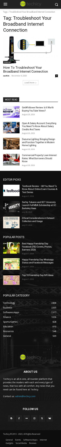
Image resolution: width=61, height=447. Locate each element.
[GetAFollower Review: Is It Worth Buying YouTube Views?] (11, 112)
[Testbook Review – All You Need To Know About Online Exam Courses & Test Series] (11, 190)
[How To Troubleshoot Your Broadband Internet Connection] (30, 50)
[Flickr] (27, 418)
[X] (42, 418)
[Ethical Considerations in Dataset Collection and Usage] (11, 222)
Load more (29, 82)
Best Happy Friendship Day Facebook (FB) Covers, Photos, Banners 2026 (37, 246)
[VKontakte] (50, 418)
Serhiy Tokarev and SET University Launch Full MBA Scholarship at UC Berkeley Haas (39, 205)
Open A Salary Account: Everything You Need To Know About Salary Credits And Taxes (39, 126)
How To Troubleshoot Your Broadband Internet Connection (25, 69)
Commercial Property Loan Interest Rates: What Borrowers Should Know (39, 158)
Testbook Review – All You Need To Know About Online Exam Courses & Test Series (39, 189)
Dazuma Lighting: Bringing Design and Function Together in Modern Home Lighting (38, 142)
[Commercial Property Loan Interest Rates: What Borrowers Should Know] (11, 159)
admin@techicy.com (25, 396)
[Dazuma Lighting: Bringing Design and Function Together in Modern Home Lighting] (11, 143)
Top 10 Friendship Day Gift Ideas (37, 275)
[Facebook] (19, 418)
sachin (6, 75)
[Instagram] (34, 418)
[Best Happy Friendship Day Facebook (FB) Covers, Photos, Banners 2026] (11, 248)
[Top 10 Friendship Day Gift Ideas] (11, 279)
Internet (7, 62)
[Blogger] (11, 418)
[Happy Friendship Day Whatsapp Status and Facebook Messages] (11, 264)
